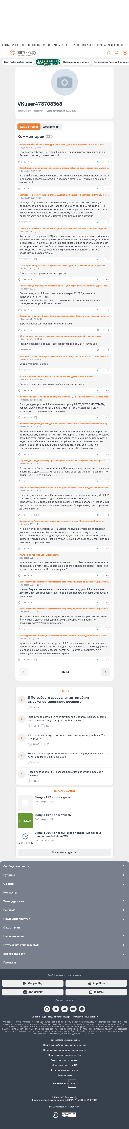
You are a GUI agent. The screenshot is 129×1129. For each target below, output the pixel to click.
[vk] (64, 1009)
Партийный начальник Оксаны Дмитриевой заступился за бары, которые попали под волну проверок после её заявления (64, 316)
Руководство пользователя (64, 1070)
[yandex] (82, 1009)
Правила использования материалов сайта (64, 1050)
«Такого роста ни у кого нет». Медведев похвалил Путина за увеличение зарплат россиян (62, 265)
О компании (11, 927)
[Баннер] (47, 62)
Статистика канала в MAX (21, 945)
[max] (47, 1009)
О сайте (8, 883)
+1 (98, 309)
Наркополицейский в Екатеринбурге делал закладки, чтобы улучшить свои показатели (61, 144)
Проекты (9, 962)
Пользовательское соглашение (65, 1040)
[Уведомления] (117, 53)
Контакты (10, 892)
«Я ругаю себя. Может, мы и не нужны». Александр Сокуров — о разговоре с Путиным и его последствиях (64, 195)
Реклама (9, 910)
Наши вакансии (14, 936)
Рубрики (9, 875)
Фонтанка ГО (55, 45)
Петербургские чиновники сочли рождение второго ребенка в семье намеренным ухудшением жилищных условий (64, 168)
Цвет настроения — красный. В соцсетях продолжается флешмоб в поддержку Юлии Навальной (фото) (64, 487)
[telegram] (55, 1009)
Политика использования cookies (64, 1055)
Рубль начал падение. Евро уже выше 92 (39, 555)
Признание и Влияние (110, 45)
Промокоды (64, 791)
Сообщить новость (16, 866)
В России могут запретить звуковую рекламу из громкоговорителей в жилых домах (60, 336)
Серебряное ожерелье (80, 45)
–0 (107, 161)
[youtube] (73, 1009)
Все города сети (14, 953)
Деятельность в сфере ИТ (64, 1065)
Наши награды (64, 1075)
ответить (26, 162)
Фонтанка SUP (10, 45)
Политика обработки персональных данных (64, 1045)
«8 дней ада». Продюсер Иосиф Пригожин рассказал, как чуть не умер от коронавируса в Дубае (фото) (64, 461)
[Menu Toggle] (4, 53)
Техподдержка (13, 901)
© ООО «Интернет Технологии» (64, 1106)
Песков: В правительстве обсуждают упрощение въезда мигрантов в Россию (56, 376)
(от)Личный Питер (33, 45)
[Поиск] (109, 53)
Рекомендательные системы (64, 1060)
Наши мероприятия (16, 918)
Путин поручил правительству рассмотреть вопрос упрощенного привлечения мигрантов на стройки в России (64, 582)
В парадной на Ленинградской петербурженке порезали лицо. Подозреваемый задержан (62, 521)
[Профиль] (125, 53)
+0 (98, 161)
